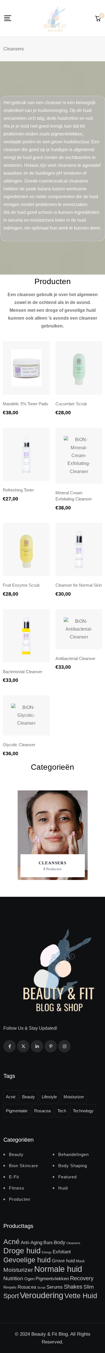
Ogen (29, 1279)
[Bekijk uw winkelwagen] (98, 18)
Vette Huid (80, 1296)
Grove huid (63, 1260)
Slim (88, 1287)
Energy (47, 1252)
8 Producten (52, 869)
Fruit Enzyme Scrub (21, 585)
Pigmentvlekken (52, 1278)
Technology (83, 1110)
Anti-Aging (31, 1242)
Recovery (82, 1278)
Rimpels (10, 1287)
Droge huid (22, 1250)
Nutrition (13, 1278)
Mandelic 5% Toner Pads (25, 403)
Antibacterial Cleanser (75, 658)
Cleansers (73, 1243)
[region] (52, 835)
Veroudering (41, 1295)
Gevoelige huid (27, 1260)
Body (59, 1242)
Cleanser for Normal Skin (78, 585)
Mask (80, 1261)
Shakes (73, 1287)
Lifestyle (49, 1096)
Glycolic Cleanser (19, 744)
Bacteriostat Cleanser (22, 671)
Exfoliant (62, 1251)
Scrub (41, 1287)
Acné (10, 1096)
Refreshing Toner (18, 490)
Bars (48, 1242)
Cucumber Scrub (71, 403)
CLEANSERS (52, 863)
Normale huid (58, 1269)
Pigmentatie (16, 1110)
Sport (11, 1296)
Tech (61, 1110)
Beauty (28, 1096)
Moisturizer (74, 1096)
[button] (53, 835)
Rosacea (42, 1110)
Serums (54, 1287)
